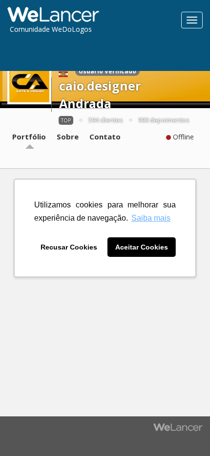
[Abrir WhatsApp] (24, 431)
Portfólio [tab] (29, 136)
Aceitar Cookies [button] (141, 247)
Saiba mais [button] (150, 218)
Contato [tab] (105, 136)
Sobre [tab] (68, 136)
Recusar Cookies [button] (69, 247)
